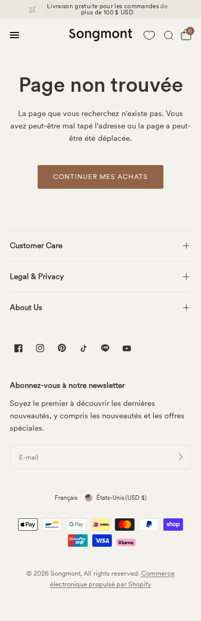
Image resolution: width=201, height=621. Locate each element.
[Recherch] (168, 35)
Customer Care (36, 245)
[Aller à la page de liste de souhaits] (149, 35)
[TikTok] (83, 348)
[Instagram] (40, 348)
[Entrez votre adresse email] (181, 457)
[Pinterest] (62, 348)
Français (66, 497)
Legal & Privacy (37, 276)
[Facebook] (18, 348)
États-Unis (121, 497)
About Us (26, 307)
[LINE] (105, 348)
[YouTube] (127, 349)
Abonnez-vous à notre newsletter (67, 385)
